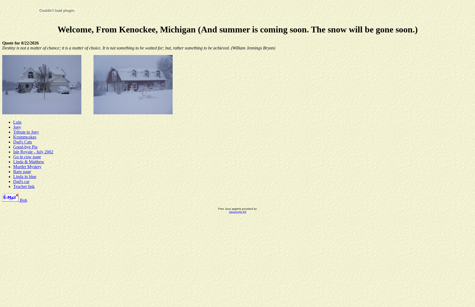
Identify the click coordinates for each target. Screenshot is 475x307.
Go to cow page (27, 156)
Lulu (17, 122)
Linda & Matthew (28, 161)
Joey (17, 127)
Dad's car (21, 181)
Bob (23, 200)
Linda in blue (24, 176)
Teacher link (24, 186)
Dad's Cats (22, 142)
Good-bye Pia (25, 147)
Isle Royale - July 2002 (33, 152)
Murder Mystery (27, 166)
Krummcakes (24, 137)
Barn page (22, 171)
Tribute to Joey (26, 132)
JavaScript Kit (237, 211)
